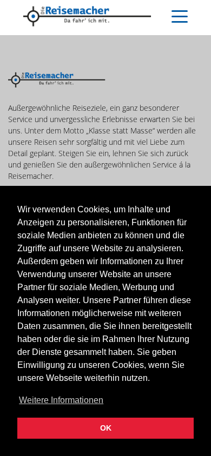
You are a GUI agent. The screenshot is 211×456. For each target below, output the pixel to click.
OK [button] (105, 428)
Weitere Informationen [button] (61, 400)
